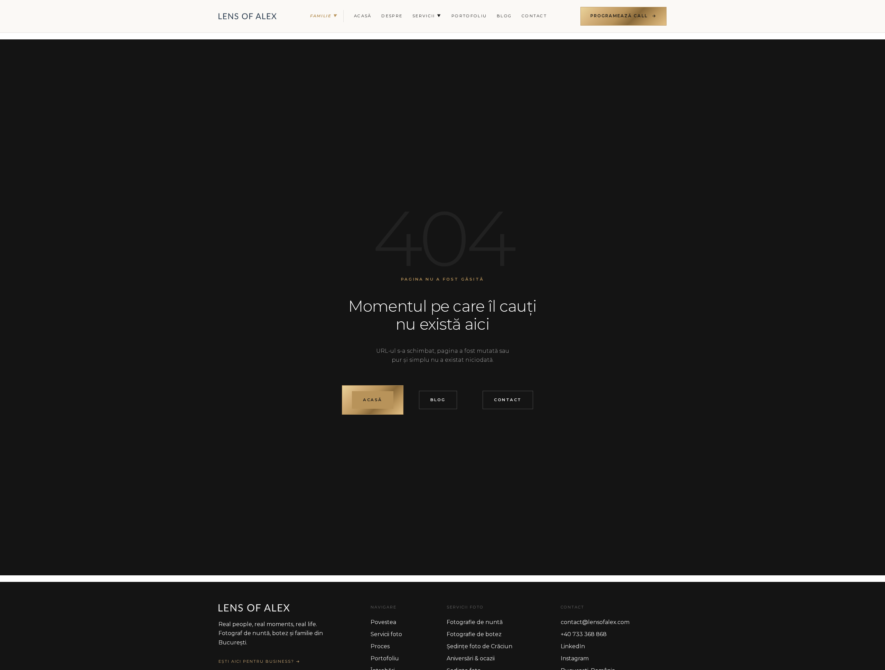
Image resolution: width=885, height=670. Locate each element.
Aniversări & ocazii (471, 658)
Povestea (383, 622)
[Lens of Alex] (247, 16)
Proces (380, 646)
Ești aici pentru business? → (259, 661)
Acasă (363, 15)
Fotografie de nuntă (475, 622)
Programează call (619, 15)
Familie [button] (324, 15)
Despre (391, 15)
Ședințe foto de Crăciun (479, 646)
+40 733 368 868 (584, 634)
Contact (534, 15)
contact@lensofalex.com (595, 622)
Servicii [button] (426, 15)
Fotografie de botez (474, 634)
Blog (438, 399)
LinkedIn (573, 646)
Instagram (575, 658)
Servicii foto (386, 634)
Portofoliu (469, 15)
